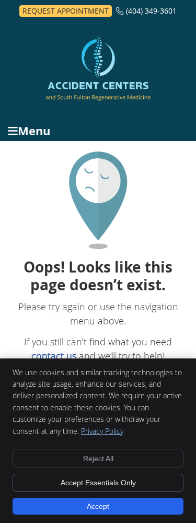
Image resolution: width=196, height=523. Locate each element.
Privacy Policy (102, 431)
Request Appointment (65, 11)
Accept (98, 506)
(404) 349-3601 (151, 11)
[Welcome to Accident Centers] (98, 97)
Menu (34, 130)
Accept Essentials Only (98, 482)
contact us (53, 356)
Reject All (98, 458)
